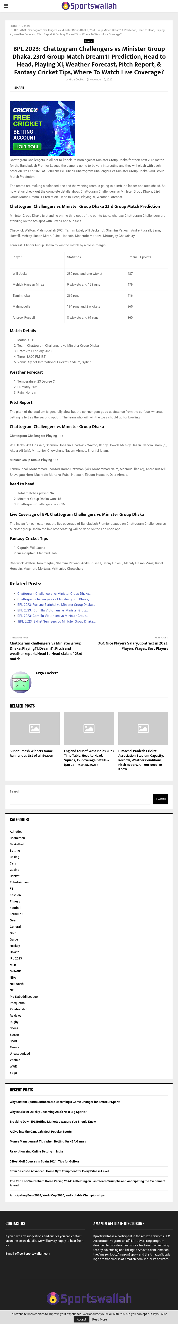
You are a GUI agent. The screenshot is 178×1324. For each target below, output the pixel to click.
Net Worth (17, 984)
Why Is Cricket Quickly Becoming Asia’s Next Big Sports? (48, 1112)
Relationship (18, 1009)
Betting (15, 850)
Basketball (17, 844)
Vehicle (15, 1060)
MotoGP (15, 971)
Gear (13, 920)
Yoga (13, 1072)
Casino (14, 869)
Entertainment (20, 882)
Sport (13, 1041)
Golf (13, 933)
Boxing (14, 857)
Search (15, 791)
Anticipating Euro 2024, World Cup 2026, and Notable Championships (57, 1195)
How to (14, 952)
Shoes (14, 1028)
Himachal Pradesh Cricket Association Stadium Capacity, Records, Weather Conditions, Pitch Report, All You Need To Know (141, 760)
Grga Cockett (76, 79)
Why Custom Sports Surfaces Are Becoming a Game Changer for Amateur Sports (65, 1102)
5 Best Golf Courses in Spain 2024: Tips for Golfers (44, 1161)
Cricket (15, 876)
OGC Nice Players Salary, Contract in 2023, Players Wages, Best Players (132, 646)
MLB (13, 965)
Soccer (14, 1034)
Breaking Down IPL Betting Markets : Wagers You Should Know (53, 1121)
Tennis (14, 1047)
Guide (14, 939)
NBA (13, 977)
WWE (13, 1066)
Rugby (14, 1022)
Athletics (16, 831)
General (88, 41)
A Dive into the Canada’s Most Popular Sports (41, 1131)
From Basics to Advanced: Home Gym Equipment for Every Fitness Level (59, 1171)
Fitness (15, 901)
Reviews (15, 1015)
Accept (81, 1319)
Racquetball (18, 1003)
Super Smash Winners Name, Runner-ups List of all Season (31, 753)
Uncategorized (20, 1053)
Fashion (15, 895)
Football (15, 907)
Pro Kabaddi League (24, 996)
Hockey (15, 946)
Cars (13, 863)
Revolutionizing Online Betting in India (36, 1151)
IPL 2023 (16, 958)
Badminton (17, 838)
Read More (99, 1319)
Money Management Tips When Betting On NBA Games (48, 1141)
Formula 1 (17, 914)
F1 (11, 888)
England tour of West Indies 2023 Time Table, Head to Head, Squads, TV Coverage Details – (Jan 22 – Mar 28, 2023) (89, 758)
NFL (12, 990)
